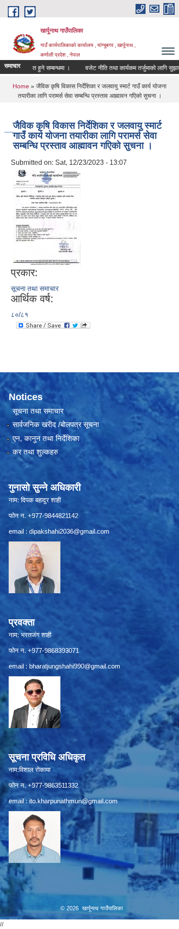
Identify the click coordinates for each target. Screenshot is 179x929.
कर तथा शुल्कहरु (35, 452)
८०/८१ (19, 314)
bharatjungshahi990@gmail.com (74, 666)
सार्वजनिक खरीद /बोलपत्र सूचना (56, 425)
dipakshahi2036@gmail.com (69, 531)
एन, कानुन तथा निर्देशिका (46, 438)
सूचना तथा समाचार (35, 288)
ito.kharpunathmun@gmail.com (73, 801)
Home (21, 86)
